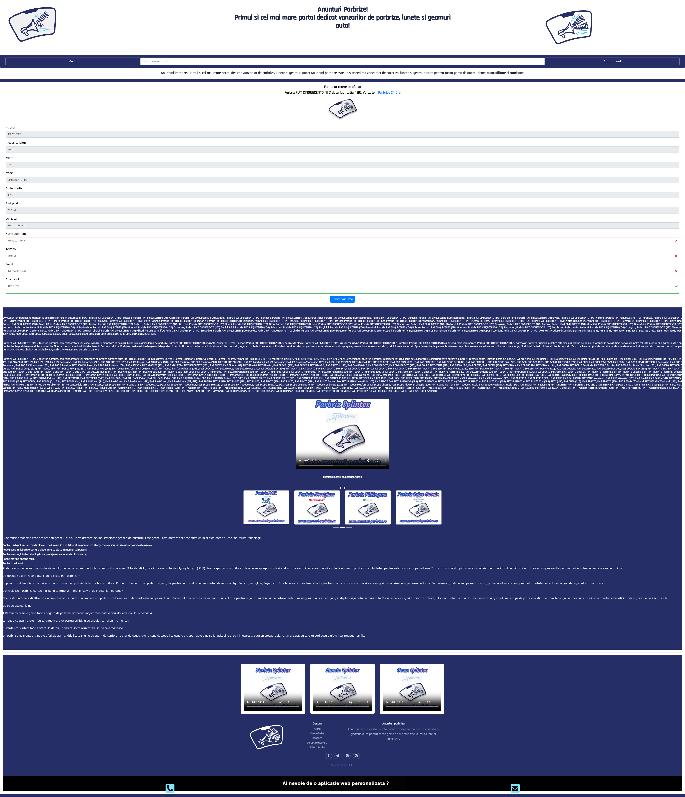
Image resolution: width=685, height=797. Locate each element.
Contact (317, 738)
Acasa (317, 729)
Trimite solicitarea (343, 299)
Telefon (11, 249)
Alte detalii (13, 279)
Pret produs (13, 203)
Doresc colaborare (317, 743)
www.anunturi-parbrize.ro (17, 318)
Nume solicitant (16, 234)
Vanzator (11, 219)
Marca (9, 158)
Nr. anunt (11, 127)
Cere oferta (317, 734)
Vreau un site (317, 747)
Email (9, 264)
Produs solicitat (16, 143)
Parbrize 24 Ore (389, 92)
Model (10, 173)
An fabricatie (14, 188)
